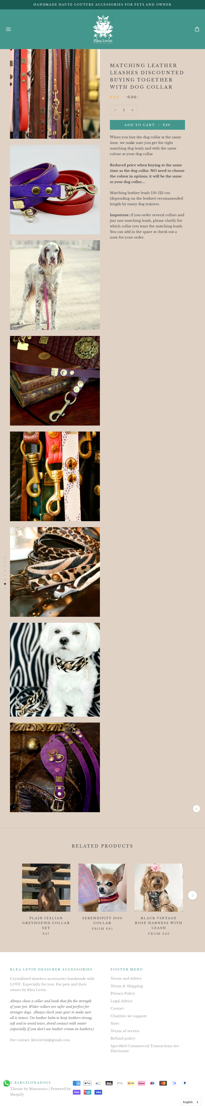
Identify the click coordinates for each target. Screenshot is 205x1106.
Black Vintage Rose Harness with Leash (159, 923)
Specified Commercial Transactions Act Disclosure (145, 1048)
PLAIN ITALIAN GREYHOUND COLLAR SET (46, 923)
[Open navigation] (8, 29)
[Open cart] (197, 29)
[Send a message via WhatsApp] (6, 1083)
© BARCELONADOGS (30, 1082)
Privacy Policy (123, 993)
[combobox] (191, 1102)
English (188, 1102)
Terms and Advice (126, 978)
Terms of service (125, 1031)
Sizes (115, 1023)
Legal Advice (122, 1001)
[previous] (12, 895)
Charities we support (129, 1016)
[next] (192, 895)
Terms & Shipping (127, 986)
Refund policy (123, 1038)
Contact (117, 1008)
